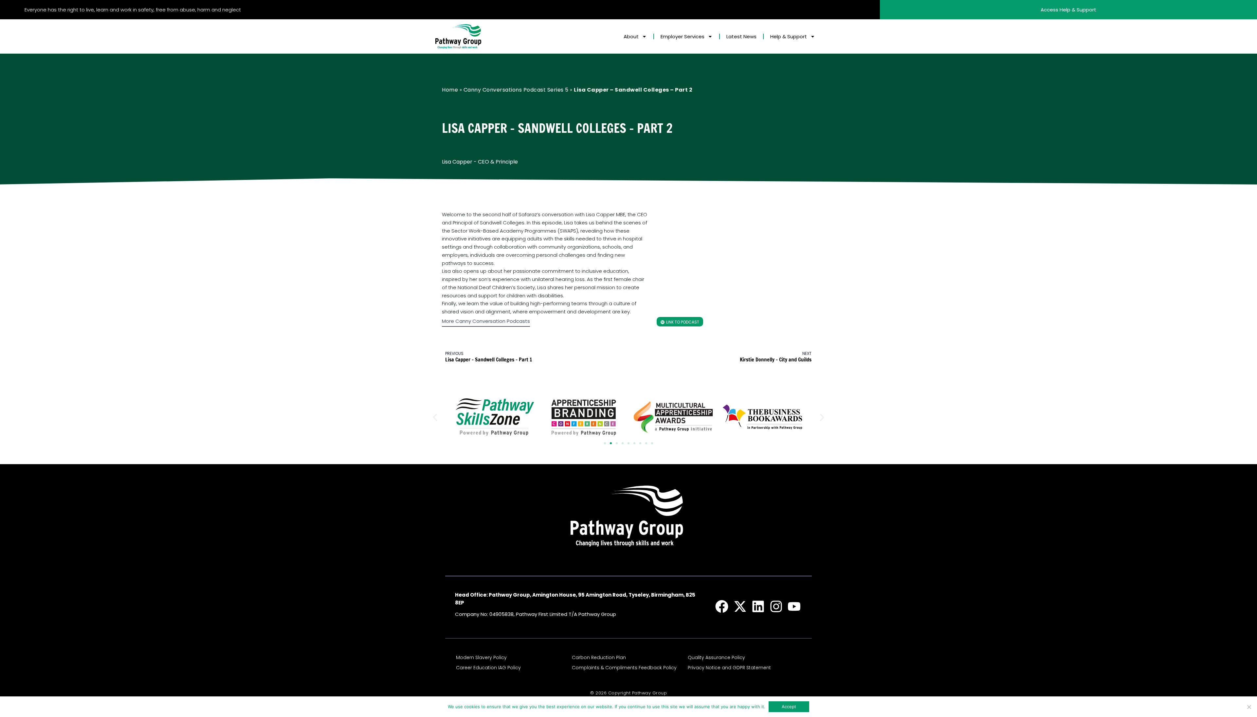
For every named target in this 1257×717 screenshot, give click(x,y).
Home (450, 90)
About (631, 36)
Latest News (741, 36)
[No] (1249, 707)
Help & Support (788, 36)
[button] (435, 417)
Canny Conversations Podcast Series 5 (516, 90)
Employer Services (682, 36)
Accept (789, 706)
